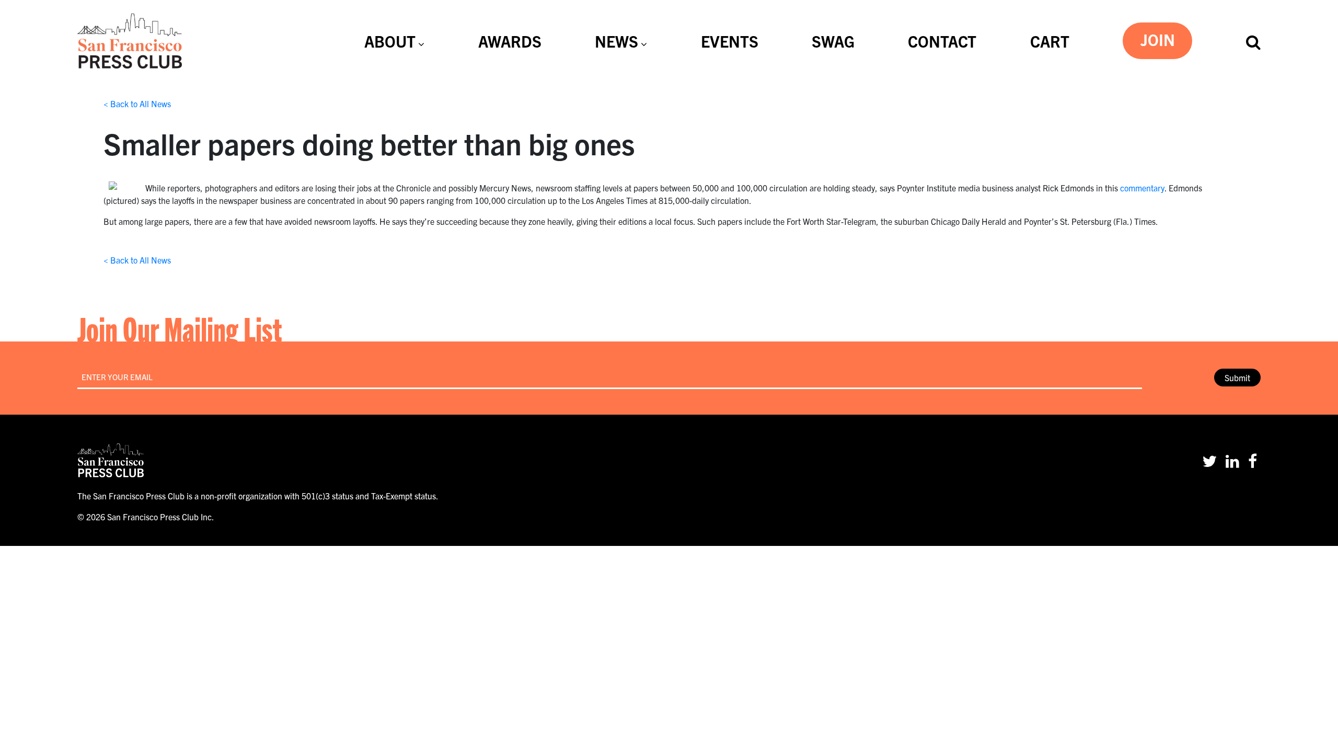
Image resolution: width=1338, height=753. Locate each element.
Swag (833, 41)
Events (729, 41)
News (616, 41)
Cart (1049, 41)
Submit (1237, 377)
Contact (942, 41)
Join (1157, 39)
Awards (509, 41)
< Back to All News (137, 103)
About (390, 41)
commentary (1142, 187)
